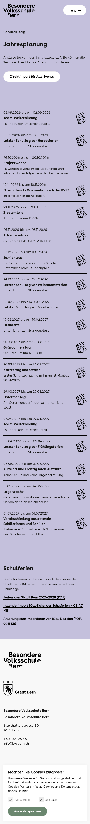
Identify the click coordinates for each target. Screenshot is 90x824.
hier (24, 791)
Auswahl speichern (27, 811)
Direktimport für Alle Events (32, 77)
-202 (50, 597)
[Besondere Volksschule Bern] (19, 10)
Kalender (10, 605)
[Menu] (80, 10)
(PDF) (60, 597)
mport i (24, 605)
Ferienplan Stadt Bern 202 (24, 597)
